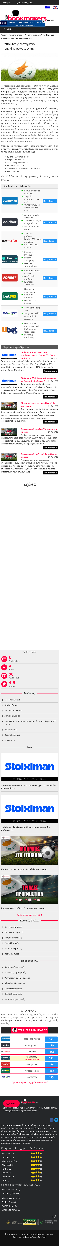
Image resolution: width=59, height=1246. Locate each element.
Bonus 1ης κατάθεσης (13, 1107)
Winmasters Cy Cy (10, 1161)
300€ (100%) (31, 1064)
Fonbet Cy (6, 1168)
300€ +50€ (31, 1051)
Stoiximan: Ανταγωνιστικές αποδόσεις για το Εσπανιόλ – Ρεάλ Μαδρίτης (38, 355)
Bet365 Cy (6, 1172)
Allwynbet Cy (8, 1165)
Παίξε (51, 1039)
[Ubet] (10, 330)
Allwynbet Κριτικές (13, 937)
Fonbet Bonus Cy (9, 1202)
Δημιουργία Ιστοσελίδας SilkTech (29, 1237)
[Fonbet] (10, 277)
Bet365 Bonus (11, 729)
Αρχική (4, 34)
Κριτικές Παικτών (49, 1107)
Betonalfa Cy (8, 1176)
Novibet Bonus (11, 705)
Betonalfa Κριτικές (13, 948)
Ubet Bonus (10, 740)
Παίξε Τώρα (49, 201)
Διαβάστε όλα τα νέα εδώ (29, 915)
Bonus (12, 668)
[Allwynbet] (10, 259)
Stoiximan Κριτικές (13, 927)
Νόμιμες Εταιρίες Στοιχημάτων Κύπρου (29, 1082)
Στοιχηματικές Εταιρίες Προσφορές (21, 1110)
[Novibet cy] (10, 221)
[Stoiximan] (10, 200)
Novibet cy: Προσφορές (15, 972)
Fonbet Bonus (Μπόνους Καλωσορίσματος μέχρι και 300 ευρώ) (30, 723)
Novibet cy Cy (8, 1157)
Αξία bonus (14, 676)
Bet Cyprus (6, 2)
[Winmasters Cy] (10, 240)
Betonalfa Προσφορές (15, 999)
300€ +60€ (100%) (32, 1039)
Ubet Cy (5, 1180)
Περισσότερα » (50, 371)
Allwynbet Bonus (12, 715)
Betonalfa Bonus (12, 735)
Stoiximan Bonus (12, 699)
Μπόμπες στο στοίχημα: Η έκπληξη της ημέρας (24, 869)
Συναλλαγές (31, 1107)
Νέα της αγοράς (16, 34)
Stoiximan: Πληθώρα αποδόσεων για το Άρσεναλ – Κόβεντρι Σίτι (38, 379)
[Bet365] (10, 296)
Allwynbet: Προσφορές (15, 983)
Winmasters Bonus (13, 710)
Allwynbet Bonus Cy (11, 1198)
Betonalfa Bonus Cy (11, 1209)
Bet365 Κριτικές (12, 953)
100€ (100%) (31, 1077)
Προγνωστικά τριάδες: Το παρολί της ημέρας (23, 908)
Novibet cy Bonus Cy (11, 1193)
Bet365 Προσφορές (13, 994)
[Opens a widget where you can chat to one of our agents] (11, 1103)
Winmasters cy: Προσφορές (17, 977)
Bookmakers (14, 660)
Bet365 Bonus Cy (9, 1206)
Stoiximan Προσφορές (15, 967)
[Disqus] (29, 528)
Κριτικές (12, 685)
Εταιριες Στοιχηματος (32, 1030)
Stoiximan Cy (8, 1153)
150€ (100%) (31, 1058)
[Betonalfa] (10, 313)
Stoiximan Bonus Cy (11, 1189)
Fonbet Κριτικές (12, 943)
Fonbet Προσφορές (13, 988)
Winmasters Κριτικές (14, 932)
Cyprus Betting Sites (24, 2)
